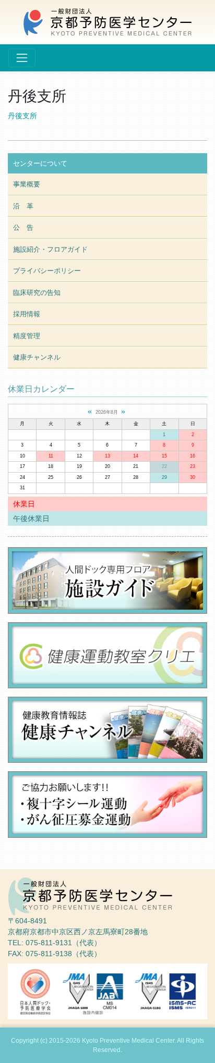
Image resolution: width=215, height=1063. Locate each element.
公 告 (23, 227)
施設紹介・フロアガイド (50, 249)
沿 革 (23, 206)
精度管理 (26, 336)
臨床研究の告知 (37, 292)
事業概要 (26, 184)
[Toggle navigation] (21, 57)
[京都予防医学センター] (107, 21)
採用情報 (26, 314)
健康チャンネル (37, 357)
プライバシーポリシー (47, 271)
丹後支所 (22, 116)
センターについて (40, 163)
